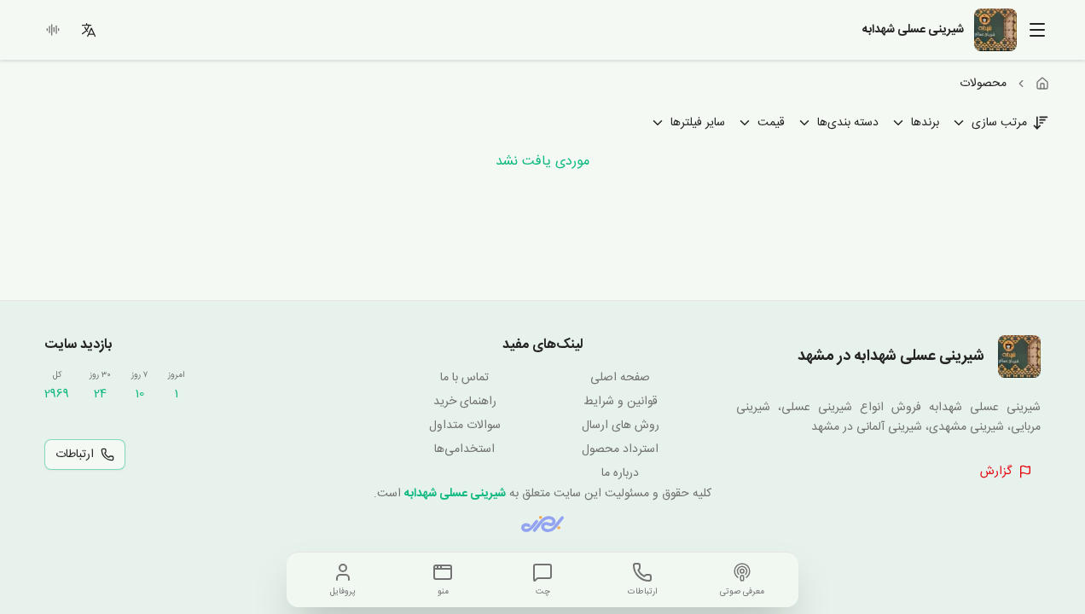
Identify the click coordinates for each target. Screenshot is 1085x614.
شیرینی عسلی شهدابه (455, 494)
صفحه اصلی (620, 377)
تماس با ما (464, 377)
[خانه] (1042, 83)
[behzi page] (542, 524)
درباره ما (620, 473)
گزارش (996, 471)
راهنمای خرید (464, 401)
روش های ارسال (620, 425)
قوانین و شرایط (620, 401)
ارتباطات (74, 454)
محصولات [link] (983, 83)
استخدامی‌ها (464, 449)
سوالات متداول (465, 425)
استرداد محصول (620, 449)
